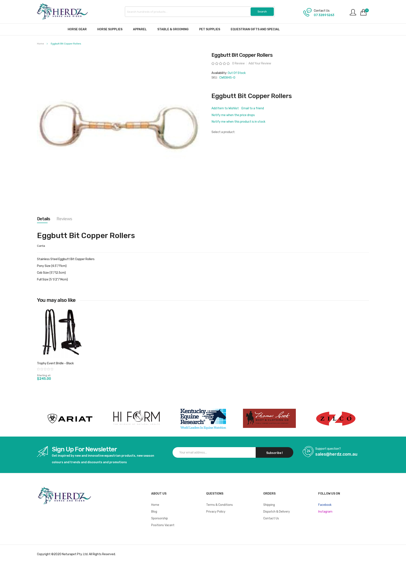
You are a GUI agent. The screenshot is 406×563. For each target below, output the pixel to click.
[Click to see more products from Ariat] (70, 418)
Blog (154, 511)
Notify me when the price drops (233, 115)
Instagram (325, 511)
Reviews (64, 218)
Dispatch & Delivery (276, 511)
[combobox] (200, 11)
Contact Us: (322, 10)
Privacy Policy (215, 511)
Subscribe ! (274, 453)
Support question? (328, 448)
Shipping (269, 505)
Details (43, 218)
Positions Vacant (162, 525)
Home (40, 43)
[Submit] (262, 11)
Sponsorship (159, 518)
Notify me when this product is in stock (238, 121)
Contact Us (271, 518)
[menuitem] (77, 29)
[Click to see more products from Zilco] (269, 418)
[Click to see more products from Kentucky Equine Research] (203, 418)
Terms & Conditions (219, 505)
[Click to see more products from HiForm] (136, 418)
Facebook (325, 505)
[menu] (203, 29)
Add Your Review (259, 63)
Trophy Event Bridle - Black (55, 363)
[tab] (43, 219)
